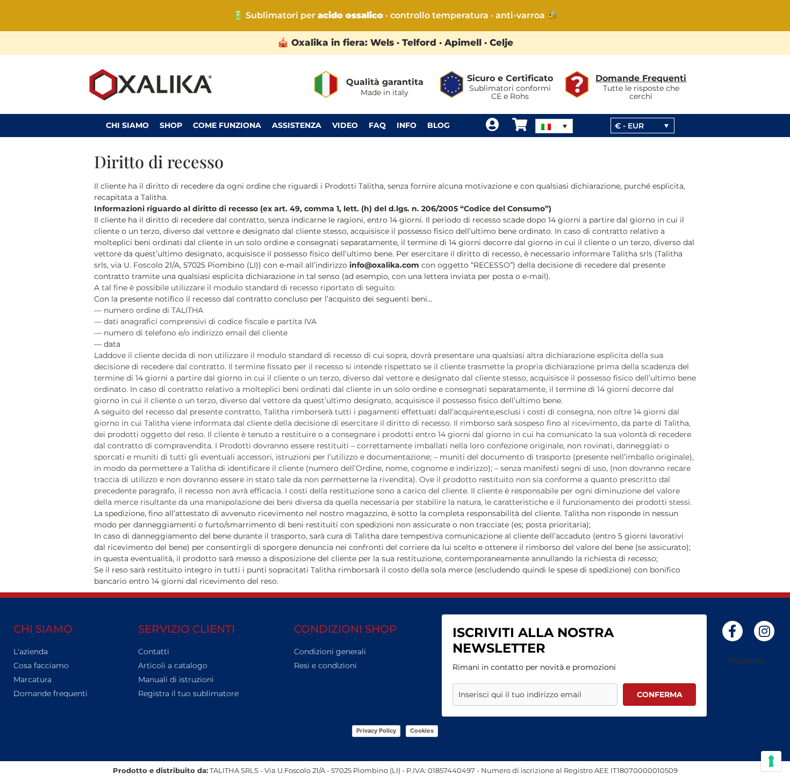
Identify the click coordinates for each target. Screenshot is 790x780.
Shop (171, 125)
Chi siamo (127, 125)
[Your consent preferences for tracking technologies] (771, 761)
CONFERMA (660, 694)
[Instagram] (764, 631)
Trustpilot (746, 660)
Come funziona (227, 125)
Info (406, 125)
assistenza (296, 125)
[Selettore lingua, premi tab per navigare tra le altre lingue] (554, 126)
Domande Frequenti (640, 78)
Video (345, 125)
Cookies (422, 730)
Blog (438, 125)
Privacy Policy (376, 730)
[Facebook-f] (732, 631)
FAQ (377, 125)
